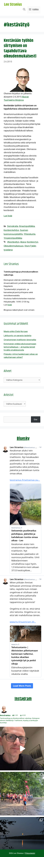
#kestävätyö (13, 242)
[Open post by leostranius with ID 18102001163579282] (22, 794)
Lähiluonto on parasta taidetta (17, 335)
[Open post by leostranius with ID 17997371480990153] (22, 748)
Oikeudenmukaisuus (14, 246)
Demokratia (12, 226)
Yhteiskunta (29, 234)
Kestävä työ (32, 242)
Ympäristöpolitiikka (13, 238)
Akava (23, 242)
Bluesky (23, 438)
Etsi (35, 419)
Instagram (23, 698)
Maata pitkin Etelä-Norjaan (16, 331)
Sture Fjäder (30, 246)
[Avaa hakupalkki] (24, 9)
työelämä (8, 250)
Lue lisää (8, 215)
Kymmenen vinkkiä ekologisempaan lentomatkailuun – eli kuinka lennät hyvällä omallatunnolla (20, 347)
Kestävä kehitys (11, 230)
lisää (9, 304)
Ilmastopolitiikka (27, 226)
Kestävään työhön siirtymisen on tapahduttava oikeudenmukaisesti (20, 48)
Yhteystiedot (30, 853)
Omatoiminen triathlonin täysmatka (20, 339)
